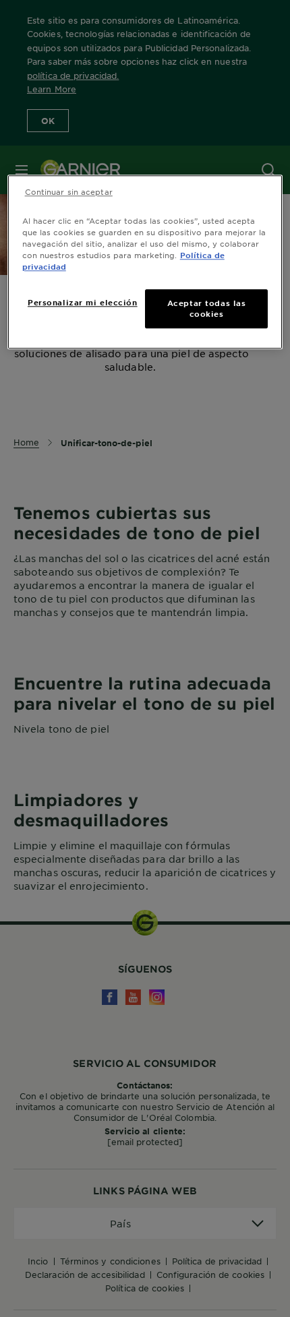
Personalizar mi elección (83, 302)
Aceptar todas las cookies (206, 309)
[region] (145, 262)
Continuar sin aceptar (69, 191)
